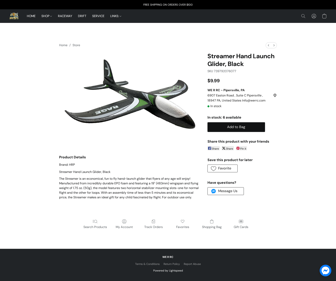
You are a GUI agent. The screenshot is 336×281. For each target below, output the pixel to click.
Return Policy (172, 264)
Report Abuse (192, 264)
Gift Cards (241, 227)
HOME (31, 16)
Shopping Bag (212, 227)
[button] (14, 16)
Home (63, 45)
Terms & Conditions (147, 264)
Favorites (182, 227)
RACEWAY (65, 16)
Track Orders (153, 227)
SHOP (45, 16)
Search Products (95, 227)
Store (76, 45)
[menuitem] (268, 45)
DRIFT (82, 16)
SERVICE (98, 16)
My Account (124, 227)
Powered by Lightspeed (168, 270)
